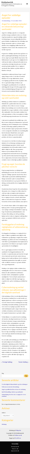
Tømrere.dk (15, 448)
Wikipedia (18, 430)
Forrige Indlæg (6, 362)
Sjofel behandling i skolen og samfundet (12, 392)
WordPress (18, 438)
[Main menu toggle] (27, 3)
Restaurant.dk (15, 446)
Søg (3, 373)
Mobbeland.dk (7, 2)
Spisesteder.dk (15, 451)
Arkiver (4, 412)
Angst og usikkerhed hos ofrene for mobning (14, 389)
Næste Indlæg (23, 362)
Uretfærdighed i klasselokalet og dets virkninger (15, 384)
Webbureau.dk (18, 435)
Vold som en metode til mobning (10, 387)
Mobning (4, 424)
